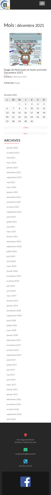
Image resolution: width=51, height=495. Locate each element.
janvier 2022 (12, 192)
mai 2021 (11, 226)
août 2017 (11, 360)
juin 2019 (11, 286)
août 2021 (11, 216)
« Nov (25, 127)
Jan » (25, 133)
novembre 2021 (14, 202)
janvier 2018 (12, 335)
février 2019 (12, 300)
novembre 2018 (14, 310)
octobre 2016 (13, 409)
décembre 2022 (14, 172)
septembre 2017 (14, 355)
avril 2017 (11, 379)
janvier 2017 (12, 394)
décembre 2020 (14, 241)
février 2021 (12, 236)
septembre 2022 (14, 177)
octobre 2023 (13, 152)
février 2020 (12, 271)
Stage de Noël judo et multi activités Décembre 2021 (25, 71)
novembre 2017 (14, 345)
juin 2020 (11, 256)
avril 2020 (11, 261)
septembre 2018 (14, 315)
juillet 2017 (12, 364)
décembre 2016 (14, 399)
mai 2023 (11, 157)
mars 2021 (11, 231)
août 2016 (11, 419)
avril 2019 (11, 291)
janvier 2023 (12, 167)
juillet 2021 (12, 221)
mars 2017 (11, 384)
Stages (17, 82)
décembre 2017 (14, 340)
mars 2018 (11, 330)
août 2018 (11, 320)
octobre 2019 (13, 281)
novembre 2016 (14, 404)
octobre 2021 (13, 207)
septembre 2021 (14, 212)
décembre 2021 (14, 197)
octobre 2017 (13, 350)
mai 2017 (11, 374)
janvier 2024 (12, 147)
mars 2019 (11, 295)
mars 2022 (11, 187)
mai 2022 (11, 182)
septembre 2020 (14, 246)
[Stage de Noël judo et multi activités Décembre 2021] (25, 49)
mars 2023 (11, 162)
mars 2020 (11, 266)
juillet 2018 (12, 325)
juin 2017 (11, 369)
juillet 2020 (12, 251)
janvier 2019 (12, 305)
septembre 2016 (14, 414)
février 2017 (12, 389)
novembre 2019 (14, 276)
